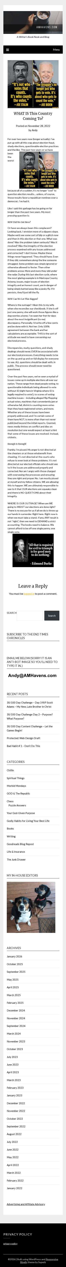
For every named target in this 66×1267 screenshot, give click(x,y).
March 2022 (14, 1172)
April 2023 (13, 1072)
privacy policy (10, 1243)
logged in (29, 593)
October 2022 (15, 1118)
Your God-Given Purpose (21, 813)
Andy (35, 130)
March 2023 (14, 1080)
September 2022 (16, 1126)
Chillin (10, 770)
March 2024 (14, 1033)
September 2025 (16, 971)
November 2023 (16, 1041)
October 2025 (15, 964)
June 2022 (12, 1149)
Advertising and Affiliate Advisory (26, 1204)
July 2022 (12, 1141)
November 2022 (16, 1110)
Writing (11, 836)
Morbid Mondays (16, 785)
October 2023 (15, 1049)
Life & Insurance (16, 851)
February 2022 (15, 1180)
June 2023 (12, 1064)
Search (12, 612)
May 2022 (12, 1157)
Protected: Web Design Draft (23, 738)
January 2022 (14, 1188)
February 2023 (15, 1087)
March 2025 (14, 995)
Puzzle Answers (17, 805)
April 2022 (13, 1165)
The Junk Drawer (16, 859)
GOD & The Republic (18, 793)
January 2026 (14, 956)
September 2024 (16, 1025)
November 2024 (16, 1018)
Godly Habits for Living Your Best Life (28, 820)
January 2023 (14, 1095)
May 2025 (12, 979)
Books (10, 828)
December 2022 (16, 1103)
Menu (56, 49)
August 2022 (14, 1134)
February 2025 (15, 1002)
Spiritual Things (16, 778)
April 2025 (13, 987)
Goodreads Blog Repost (20, 844)
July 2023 (12, 1056)
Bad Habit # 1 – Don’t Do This (23, 745)
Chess (10, 801)
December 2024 (16, 1010)
